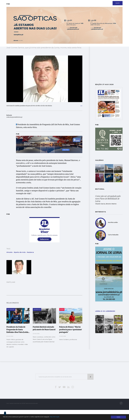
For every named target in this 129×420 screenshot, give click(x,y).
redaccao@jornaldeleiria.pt (14, 117)
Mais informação (54, 416)
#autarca (30, 252)
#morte (9, 252)
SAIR (118, 3)
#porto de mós (19, 252)
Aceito (118, 417)
